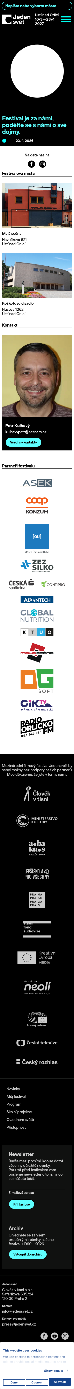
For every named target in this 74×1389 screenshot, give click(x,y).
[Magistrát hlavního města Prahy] (37, 900)
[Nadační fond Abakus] (37, 848)
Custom (36, 1382)
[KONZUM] (37, 505)
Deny (14, 1382)
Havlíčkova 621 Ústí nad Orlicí (14, 242)
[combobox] (37, 6)
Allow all (60, 1381)
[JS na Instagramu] (42, 164)
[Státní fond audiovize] (37, 929)
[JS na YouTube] (56, 1336)
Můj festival (16, 1096)
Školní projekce (19, 1112)
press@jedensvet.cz (19, 1324)
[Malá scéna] (37, 653)
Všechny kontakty (23, 442)
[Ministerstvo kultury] (37, 821)
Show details (53, 1370)
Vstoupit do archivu (27, 1254)
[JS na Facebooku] (31, 164)
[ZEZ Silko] (37, 565)
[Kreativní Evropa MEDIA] (37, 957)
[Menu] (66, 19)
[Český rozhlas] (37, 1062)
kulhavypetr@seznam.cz (25, 432)
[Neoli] (37, 988)
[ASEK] (37, 483)
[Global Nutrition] (37, 615)
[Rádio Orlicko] (37, 727)
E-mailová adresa (22, 1187)
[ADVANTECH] (37, 599)
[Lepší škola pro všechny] (37, 873)
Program (14, 1104)
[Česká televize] (37, 1042)
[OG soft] (37, 681)
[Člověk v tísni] (37, 794)
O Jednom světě (20, 1120)
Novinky (13, 1089)
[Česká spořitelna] (21, 584)
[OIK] (37, 705)
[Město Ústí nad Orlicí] (37, 538)
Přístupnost (16, 1127)
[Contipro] (52, 584)
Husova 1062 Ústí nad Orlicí (13, 311)
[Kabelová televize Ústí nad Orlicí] (37, 632)
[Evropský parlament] (37, 1019)
